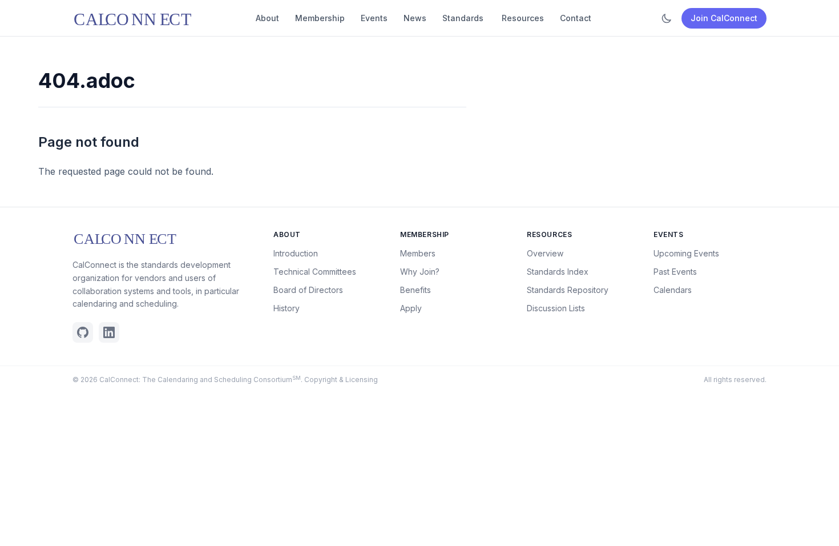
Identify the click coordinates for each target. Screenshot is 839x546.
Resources (523, 18)
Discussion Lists (556, 308)
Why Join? (419, 271)
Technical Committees (314, 271)
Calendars (673, 290)
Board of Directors (308, 290)
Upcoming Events (686, 253)
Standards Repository (567, 290)
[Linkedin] (109, 332)
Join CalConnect (724, 18)
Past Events (675, 271)
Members (417, 253)
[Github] (82, 332)
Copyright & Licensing (341, 379)
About (267, 18)
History (286, 308)
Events (374, 18)
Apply (411, 308)
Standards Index (557, 271)
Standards (462, 18)
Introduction (295, 253)
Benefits (415, 290)
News (415, 18)
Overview (545, 253)
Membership (320, 18)
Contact (575, 18)
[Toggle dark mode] (666, 18)
